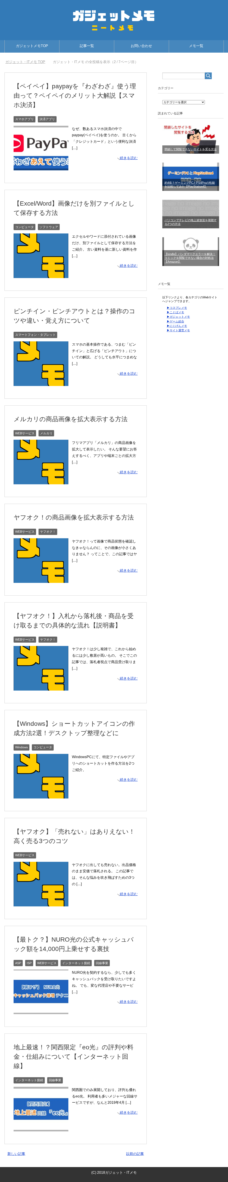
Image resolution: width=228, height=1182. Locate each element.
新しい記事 (16, 1154)
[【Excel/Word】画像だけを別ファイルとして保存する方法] (41, 274)
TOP (25, 62)
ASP (18, 963)
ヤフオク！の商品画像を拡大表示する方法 (74, 517)
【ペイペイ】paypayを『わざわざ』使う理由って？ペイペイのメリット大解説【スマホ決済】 (75, 95)
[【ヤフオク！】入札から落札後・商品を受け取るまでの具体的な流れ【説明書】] (41, 687)
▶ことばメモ (175, 312)
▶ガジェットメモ (178, 316)
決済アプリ (47, 119)
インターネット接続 (76, 963)
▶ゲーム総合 (175, 321)
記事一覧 (87, 46)
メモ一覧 (196, 46)
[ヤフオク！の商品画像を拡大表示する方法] (41, 579)
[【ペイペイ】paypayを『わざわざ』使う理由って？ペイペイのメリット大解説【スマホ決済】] (41, 167)
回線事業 (102, 963)
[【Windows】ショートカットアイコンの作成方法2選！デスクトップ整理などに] (41, 795)
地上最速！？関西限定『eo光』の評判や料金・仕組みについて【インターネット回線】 (73, 1056)
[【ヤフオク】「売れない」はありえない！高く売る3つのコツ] (41, 903)
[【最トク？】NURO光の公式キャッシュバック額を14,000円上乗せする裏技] (41, 1011)
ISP (29, 963)
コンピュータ (24, 227)
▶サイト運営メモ (178, 330)
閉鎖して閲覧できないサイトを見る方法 (191, 149)
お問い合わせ (141, 46)
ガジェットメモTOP (32, 46)
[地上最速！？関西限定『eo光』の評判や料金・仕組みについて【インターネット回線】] (41, 1128)
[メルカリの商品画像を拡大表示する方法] (41, 481)
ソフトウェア (48, 227)
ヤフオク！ (48, 531)
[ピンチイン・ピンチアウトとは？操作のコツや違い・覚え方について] (41, 382)
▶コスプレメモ (177, 307)
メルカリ (46, 433)
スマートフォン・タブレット (35, 334)
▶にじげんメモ (177, 326)
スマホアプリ (24, 119)
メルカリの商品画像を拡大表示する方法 (71, 419)
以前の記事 (135, 1154)
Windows (21, 747)
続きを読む (129, 158)
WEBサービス (25, 433)
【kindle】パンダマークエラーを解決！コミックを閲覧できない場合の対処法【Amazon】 (190, 257)
